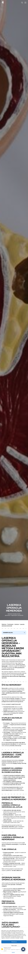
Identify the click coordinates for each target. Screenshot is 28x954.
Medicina (4, 624)
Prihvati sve (14, 941)
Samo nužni (14, 945)
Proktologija (10, 624)
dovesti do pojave (20, 664)
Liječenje (16, 624)
